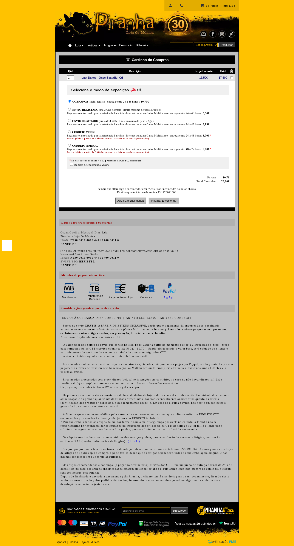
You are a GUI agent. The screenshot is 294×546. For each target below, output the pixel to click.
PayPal (168, 297)
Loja (78, 45)
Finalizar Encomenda (164, 200)
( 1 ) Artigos (211, 6)
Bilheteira (142, 45)
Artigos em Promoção (118, 45)
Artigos (93, 45)
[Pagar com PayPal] (7, 245)
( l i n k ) (133, 441)
